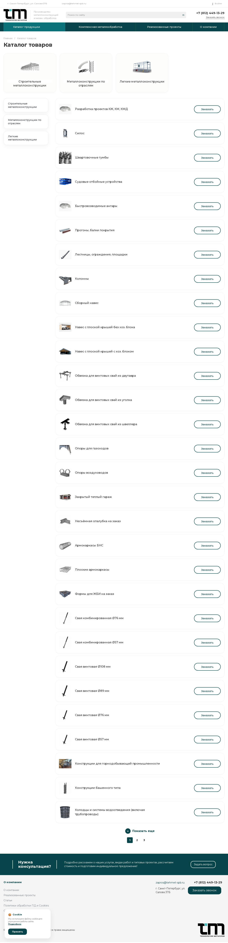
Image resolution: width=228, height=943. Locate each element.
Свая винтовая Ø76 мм (92, 715)
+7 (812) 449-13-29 (210, 13)
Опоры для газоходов (91, 448)
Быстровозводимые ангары (96, 206)
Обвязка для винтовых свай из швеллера (106, 424)
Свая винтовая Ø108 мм (93, 666)
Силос (79, 133)
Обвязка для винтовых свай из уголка (103, 400)
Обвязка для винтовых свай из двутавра (105, 375)
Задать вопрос (203, 864)
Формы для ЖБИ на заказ (94, 594)
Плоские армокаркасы (92, 569)
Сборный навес (87, 303)
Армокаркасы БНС (89, 545)
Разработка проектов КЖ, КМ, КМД (101, 109)
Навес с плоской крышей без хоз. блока (105, 327)
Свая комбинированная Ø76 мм (99, 618)
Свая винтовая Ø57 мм (92, 739)
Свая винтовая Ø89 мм (92, 691)
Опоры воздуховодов (91, 472)
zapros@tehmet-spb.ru (74, 3)
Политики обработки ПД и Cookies (26, 905)
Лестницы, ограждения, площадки (101, 254)
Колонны (82, 278)
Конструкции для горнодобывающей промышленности (117, 763)
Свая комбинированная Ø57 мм (99, 642)
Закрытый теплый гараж (93, 497)
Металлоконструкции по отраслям (86, 81)
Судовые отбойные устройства (98, 181)
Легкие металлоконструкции (142, 81)
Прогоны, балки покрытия (95, 230)
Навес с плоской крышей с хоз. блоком (104, 351)
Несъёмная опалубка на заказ (98, 521)
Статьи (8, 900)
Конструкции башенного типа (98, 788)
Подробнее (14, 924)
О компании (13, 882)
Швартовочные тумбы (92, 157)
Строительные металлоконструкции (29, 81)
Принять (17, 931)
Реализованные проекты (19, 895)
